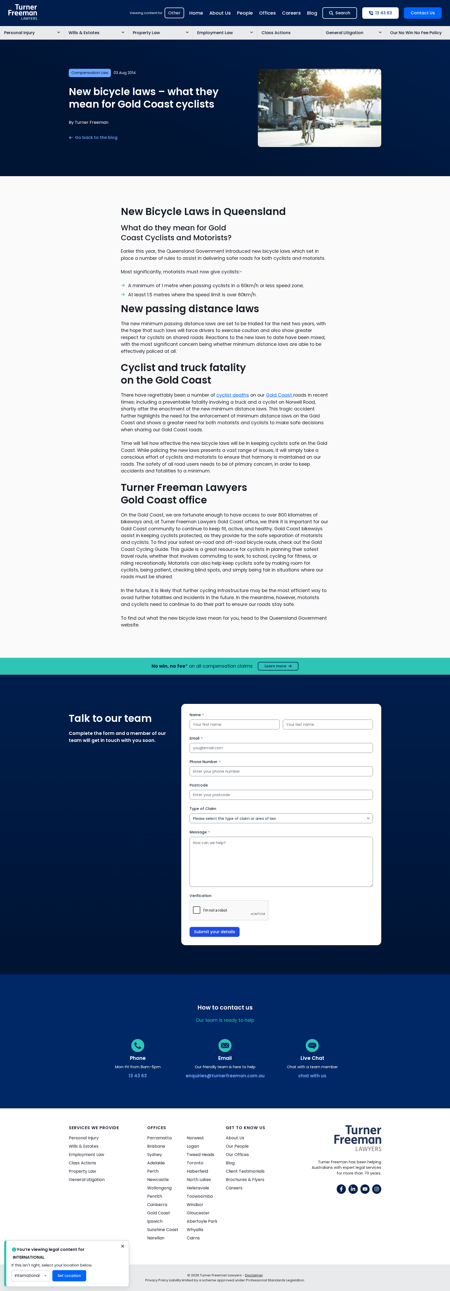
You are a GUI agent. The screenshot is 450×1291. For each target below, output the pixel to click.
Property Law (146, 33)
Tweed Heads (200, 1155)
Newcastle (158, 1180)
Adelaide (156, 1163)
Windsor (195, 1205)
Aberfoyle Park (202, 1221)
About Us (220, 13)
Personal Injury (19, 33)
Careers (291, 13)
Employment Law (215, 33)
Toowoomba (200, 1196)
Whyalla (195, 1230)
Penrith (154, 1196)
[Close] (123, 1247)
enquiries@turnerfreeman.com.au (225, 1076)
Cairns (193, 1238)
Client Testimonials (245, 1171)
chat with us (312, 1076)
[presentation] (229, 910)
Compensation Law (89, 72)
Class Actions (276, 33)
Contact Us (423, 13)
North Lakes (199, 1180)
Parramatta (159, 1138)
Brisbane (156, 1146)
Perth (153, 1171)
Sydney (154, 1155)
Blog (312, 13)
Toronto (195, 1163)
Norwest (195, 1138)
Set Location (69, 1275)
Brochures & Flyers (245, 1180)
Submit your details (214, 932)
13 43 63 (138, 1076)
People (245, 13)
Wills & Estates (83, 33)
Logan (193, 1146)
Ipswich (154, 1221)
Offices (267, 13)
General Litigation (344, 33)
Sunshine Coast (162, 1230)
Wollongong (159, 1188)
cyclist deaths (232, 395)
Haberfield (197, 1171)
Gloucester (198, 1213)
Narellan (155, 1238)
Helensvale (198, 1188)
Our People (237, 1146)
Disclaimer (254, 1275)
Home (196, 13)
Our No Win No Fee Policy (416, 33)
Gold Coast (279, 395)
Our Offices (237, 1155)
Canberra (157, 1205)
